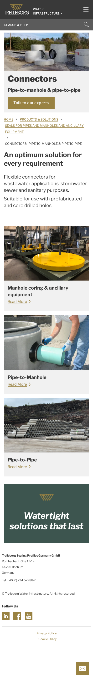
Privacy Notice (46, 633)
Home (8, 119)
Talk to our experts (31, 103)
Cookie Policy (47, 639)
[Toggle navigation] (84, 9)
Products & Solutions (39, 119)
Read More (17, 301)
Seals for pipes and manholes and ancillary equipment (44, 129)
